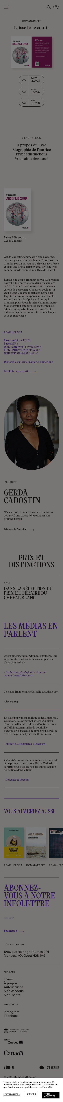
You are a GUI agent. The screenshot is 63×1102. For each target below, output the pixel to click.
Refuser (31, 1094)
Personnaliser (12, 1094)
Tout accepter (49, 1095)
